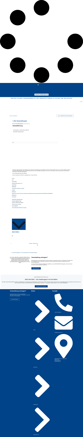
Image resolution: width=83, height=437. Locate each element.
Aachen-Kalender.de (41, 94)
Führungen (14, 196)
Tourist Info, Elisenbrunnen (17, 199)
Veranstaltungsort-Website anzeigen (19, 207)
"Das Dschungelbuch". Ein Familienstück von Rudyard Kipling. (24, 252)
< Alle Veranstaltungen (19, 121)
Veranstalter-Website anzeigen (18, 188)
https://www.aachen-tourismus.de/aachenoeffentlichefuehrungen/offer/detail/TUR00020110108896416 (32, 193)
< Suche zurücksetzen (13, 115)
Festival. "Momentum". (33, 243)
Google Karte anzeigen (16, 204)
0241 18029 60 (15, 205)
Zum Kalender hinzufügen (19, 219)
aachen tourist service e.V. (17, 183)
